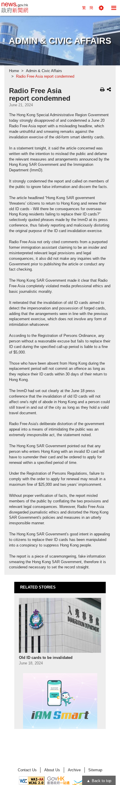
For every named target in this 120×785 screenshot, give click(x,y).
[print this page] (102, 89)
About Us (52, 770)
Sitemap (95, 770)
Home (14, 71)
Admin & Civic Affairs (44, 71)
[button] (101, 8)
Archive (74, 770)
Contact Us (27, 770)
